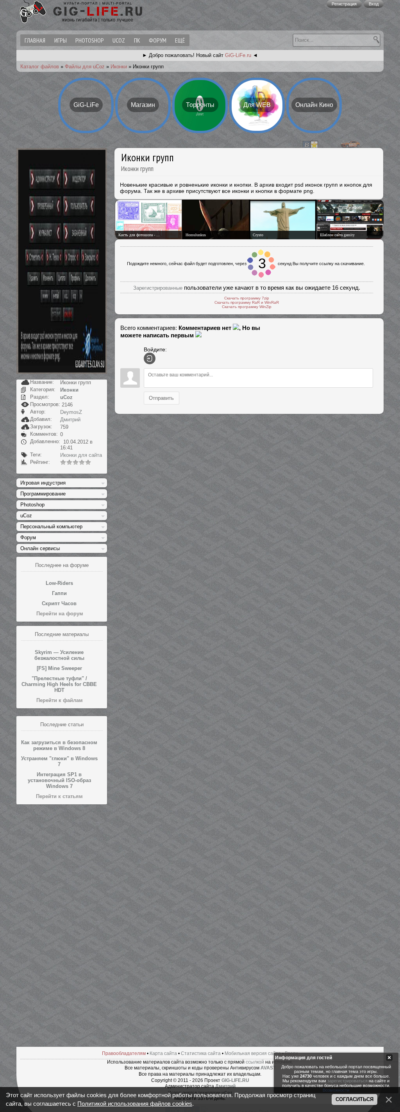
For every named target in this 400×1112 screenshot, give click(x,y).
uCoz (118, 40)
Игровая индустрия (43, 483)
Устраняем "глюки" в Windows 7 (59, 761)
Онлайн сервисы (40, 548)
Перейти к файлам (59, 700)
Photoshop (89, 40)
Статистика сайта (201, 1053)
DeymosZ (71, 412)
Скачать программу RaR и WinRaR (246, 302)
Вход (374, 4)
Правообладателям (124, 1053)
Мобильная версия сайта (253, 1053)
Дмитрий (70, 419)
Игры (60, 40)
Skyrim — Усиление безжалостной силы (59, 655)
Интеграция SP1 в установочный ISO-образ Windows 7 (59, 780)
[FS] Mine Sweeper (59, 668)
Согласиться (354, 1099)
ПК (137, 40)
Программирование (43, 494)
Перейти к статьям (59, 796)
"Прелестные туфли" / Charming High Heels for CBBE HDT (59, 684)
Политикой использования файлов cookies (134, 1104)
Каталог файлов (39, 67)
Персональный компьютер (51, 526)
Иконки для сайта (81, 455)
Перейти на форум (59, 614)
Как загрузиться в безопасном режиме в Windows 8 (59, 745)
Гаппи (59, 593)
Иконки (119, 67)
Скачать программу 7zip (246, 298)
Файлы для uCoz (85, 67)
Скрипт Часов (59, 603)
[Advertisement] (61, 926)
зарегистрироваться (347, 1080)
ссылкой (255, 1062)
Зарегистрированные (157, 288)
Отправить (161, 397)
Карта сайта (163, 1053)
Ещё (180, 40)
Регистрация (344, 4)
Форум (157, 40)
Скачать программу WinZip (246, 307)
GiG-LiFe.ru (238, 55)
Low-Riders (59, 583)
